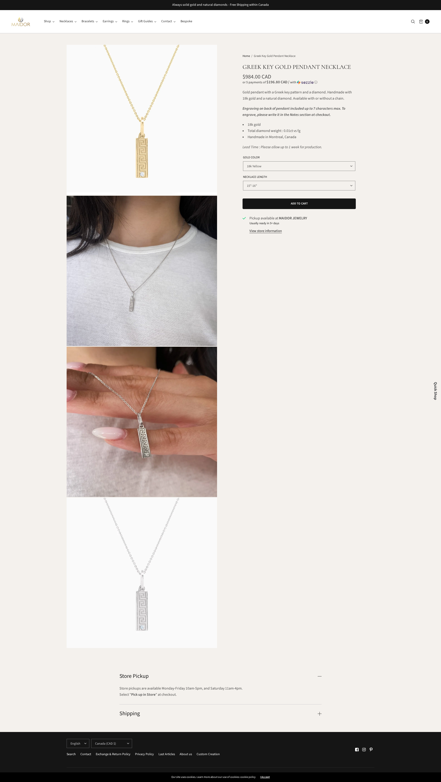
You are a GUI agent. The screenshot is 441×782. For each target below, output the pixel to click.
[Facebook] (357, 750)
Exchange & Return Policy (113, 754)
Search (71, 754)
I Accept (265, 777)
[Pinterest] (371, 750)
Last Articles (166, 754)
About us (186, 754)
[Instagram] (364, 750)
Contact (85, 754)
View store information (265, 231)
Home (246, 56)
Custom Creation (208, 754)
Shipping (129, 713)
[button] (299, 82)
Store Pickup (134, 676)
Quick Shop (435, 391)
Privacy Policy (144, 754)
